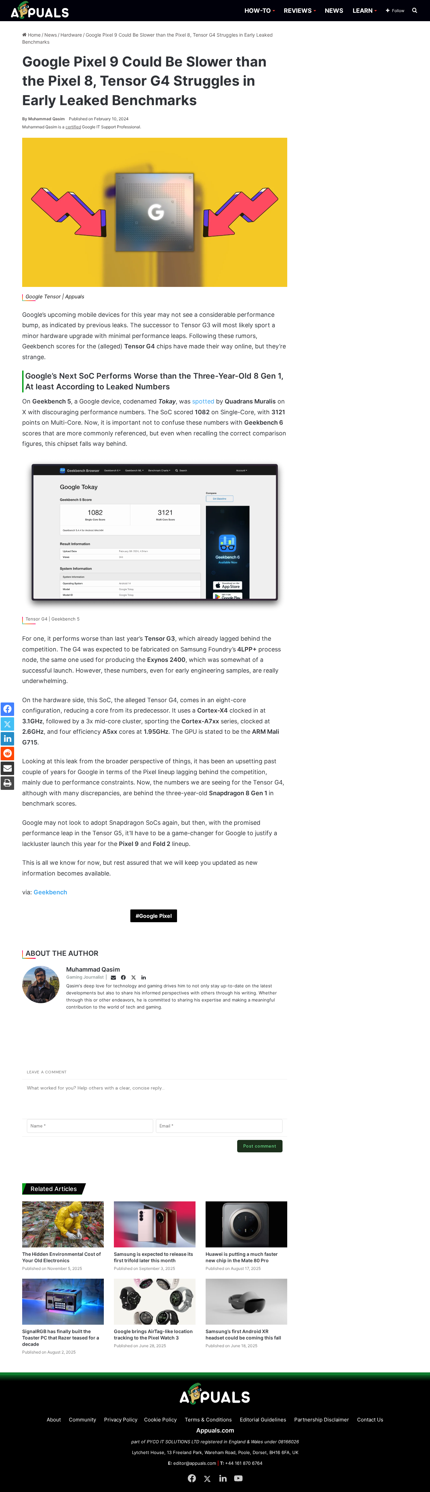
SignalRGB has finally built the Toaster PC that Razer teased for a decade (60, 1337)
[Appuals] (40, 10)
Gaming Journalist (85, 977)
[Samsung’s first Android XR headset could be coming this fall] (246, 1302)
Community (82, 1419)
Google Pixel (155, 915)
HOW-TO (258, 10)
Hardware (71, 35)
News (50, 35)
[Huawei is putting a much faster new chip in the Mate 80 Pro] (246, 1224)
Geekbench (50, 892)
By (25, 118)
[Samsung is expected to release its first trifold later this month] (155, 1224)
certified (73, 126)
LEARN (363, 10)
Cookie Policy (160, 1419)
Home (34, 35)
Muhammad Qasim (43, 118)
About (54, 1419)
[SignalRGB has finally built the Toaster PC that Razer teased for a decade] (63, 1302)
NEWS (334, 10)
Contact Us (370, 1419)
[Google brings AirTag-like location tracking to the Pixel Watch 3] (155, 1302)
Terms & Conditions (208, 1419)
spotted (203, 401)
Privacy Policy (120, 1419)
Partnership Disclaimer (321, 1419)
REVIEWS (298, 10)
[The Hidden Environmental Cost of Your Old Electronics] (63, 1224)
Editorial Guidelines (263, 1419)
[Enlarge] (278, 466)
